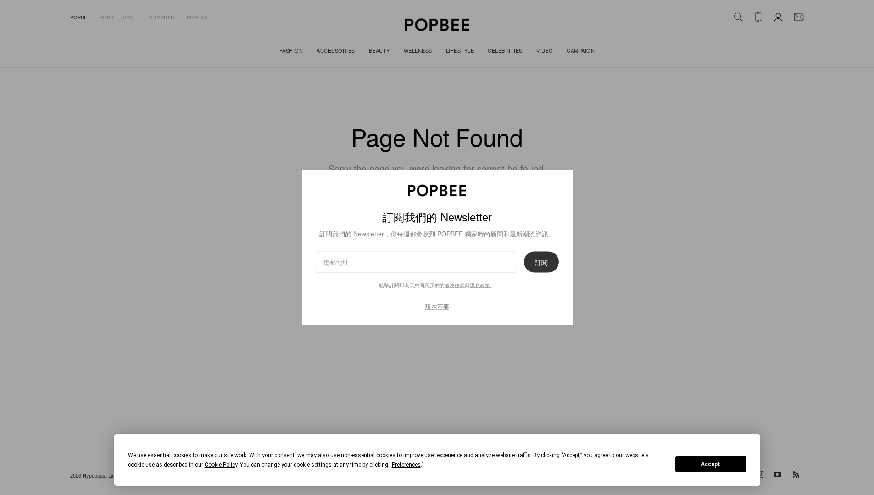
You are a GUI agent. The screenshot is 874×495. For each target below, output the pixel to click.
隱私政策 (480, 285)
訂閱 (541, 262)
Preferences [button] (406, 465)
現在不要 (437, 306)
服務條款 (455, 285)
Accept (710, 464)
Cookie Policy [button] (221, 465)
